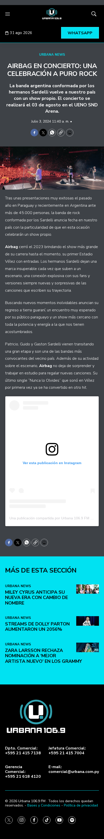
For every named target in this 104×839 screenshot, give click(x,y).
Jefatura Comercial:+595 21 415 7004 (67, 751)
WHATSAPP (80, 33)
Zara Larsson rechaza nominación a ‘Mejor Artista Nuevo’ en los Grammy (43, 655)
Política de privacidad (81, 805)
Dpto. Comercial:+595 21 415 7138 (23, 751)
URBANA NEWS (52, 54)
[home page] (52, 14)
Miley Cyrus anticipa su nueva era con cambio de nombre (36, 597)
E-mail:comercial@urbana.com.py (73, 769)
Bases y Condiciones (43, 805)
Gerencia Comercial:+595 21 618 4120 (23, 772)
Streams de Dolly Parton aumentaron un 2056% (37, 627)
